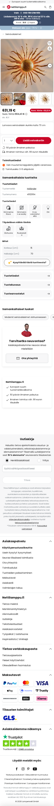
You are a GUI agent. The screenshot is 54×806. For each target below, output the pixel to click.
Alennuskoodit (10, 614)
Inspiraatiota (9, 639)
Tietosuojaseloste (12, 655)
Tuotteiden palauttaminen (17, 573)
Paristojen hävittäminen (15, 783)
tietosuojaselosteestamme (27, 522)
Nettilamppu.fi (13, 597)
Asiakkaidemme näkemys (21, 729)
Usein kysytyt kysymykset (16, 552)
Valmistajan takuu (12, 588)
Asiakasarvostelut (12, 629)
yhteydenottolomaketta (19, 519)
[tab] (27, 565)
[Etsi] (45, 6)
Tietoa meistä (10, 604)
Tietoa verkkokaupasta (19, 649)
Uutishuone (22, 634)
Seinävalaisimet (13, 34)
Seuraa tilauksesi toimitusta (17, 557)
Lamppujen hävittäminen (39, 783)
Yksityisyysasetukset (15, 775)
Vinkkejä (23, 639)
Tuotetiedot (11, 275)
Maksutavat (9, 577)
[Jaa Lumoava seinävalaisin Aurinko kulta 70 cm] (50, 48)
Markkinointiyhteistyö (14, 609)
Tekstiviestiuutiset (12, 624)
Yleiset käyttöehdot (13, 660)
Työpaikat (8, 634)
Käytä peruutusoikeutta (17, 547)
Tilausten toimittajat (18, 710)
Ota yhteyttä (9, 562)
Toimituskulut (9, 567)
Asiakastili (7, 583)
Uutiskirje (7, 619)
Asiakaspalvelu (13, 541)
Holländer (31, 188)
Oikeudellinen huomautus (16, 665)
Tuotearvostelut (14, 293)
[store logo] (18, 6)
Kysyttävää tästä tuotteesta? (29, 262)
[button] (7, 99)
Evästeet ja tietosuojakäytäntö (36, 779)
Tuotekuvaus (12, 284)
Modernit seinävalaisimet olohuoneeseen (25, 317)
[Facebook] (18, 769)
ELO (25, 22)
